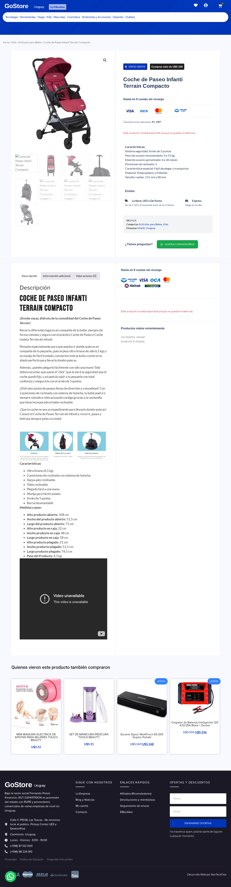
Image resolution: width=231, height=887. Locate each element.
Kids (49, 17)
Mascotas (59, 17)
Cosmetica (73, 17)
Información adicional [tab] (56, 275)
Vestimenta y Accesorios (96, 17)
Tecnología (11, 17)
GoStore (16, 5)
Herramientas (28, 17)
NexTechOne (218, 874)
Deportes (118, 17)
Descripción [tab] (29, 275)
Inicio (6, 42)
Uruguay (150, 228)
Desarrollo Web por (199, 874)
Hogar (41, 17)
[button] (105, 60)
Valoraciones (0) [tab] (86, 275)
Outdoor (130, 17)
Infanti (141, 228)
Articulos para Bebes (30, 42)
